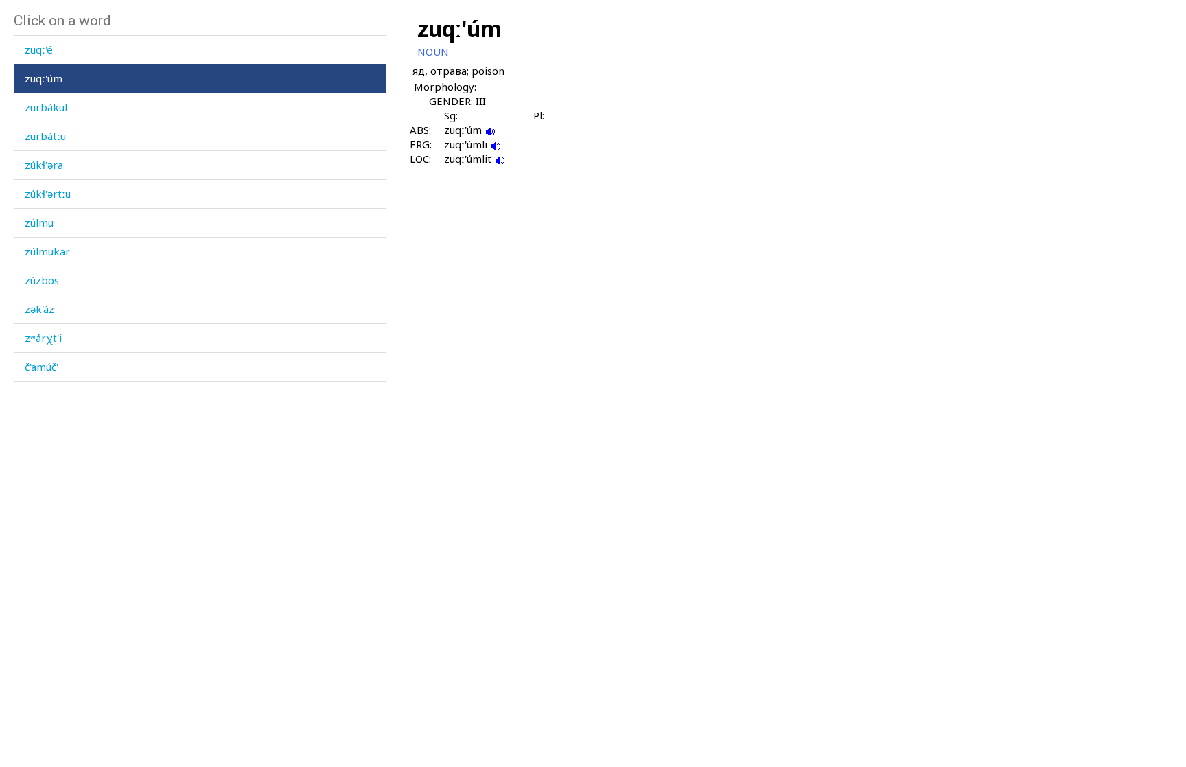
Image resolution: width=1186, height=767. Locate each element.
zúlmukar (47, 251)
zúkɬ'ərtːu (48, 194)
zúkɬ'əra (44, 165)
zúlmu (39, 222)
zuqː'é (39, 49)
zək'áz (39, 309)
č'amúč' (41, 367)
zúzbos (42, 280)
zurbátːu (45, 136)
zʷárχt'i (43, 338)
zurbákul (46, 107)
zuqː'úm (43, 78)
